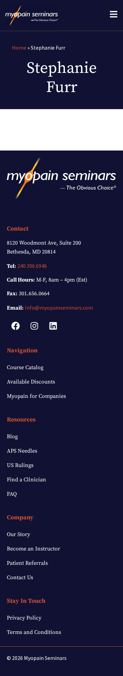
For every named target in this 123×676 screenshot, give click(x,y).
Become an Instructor (33, 548)
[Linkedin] (53, 325)
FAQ (12, 494)
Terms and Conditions (34, 632)
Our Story (18, 534)
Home (19, 47)
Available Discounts (31, 381)
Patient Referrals (27, 563)
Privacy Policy (24, 617)
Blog (12, 436)
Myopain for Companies (36, 396)
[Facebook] (15, 325)
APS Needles (22, 450)
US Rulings (20, 465)
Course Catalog (25, 367)
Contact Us (20, 577)
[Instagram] (34, 325)
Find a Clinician (26, 479)
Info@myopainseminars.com (59, 307)
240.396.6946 (32, 265)
